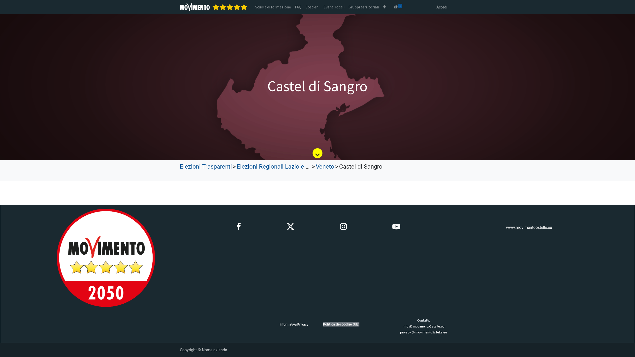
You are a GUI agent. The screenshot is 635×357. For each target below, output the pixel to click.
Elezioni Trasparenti (206, 166)
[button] (384, 7)
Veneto (325, 166)
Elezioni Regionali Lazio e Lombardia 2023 (293, 166)
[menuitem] (273, 7)
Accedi (442, 6)
